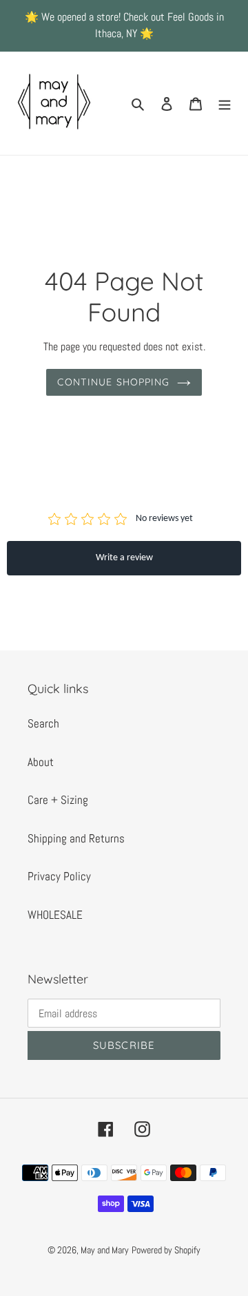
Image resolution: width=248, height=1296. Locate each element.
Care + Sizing (58, 799)
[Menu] (224, 103)
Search (43, 723)
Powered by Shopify (166, 1250)
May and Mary (105, 1250)
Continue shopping (113, 382)
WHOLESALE (55, 914)
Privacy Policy (59, 876)
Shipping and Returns (76, 838)
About (41, 761)
